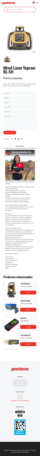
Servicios (20, 397)
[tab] (20, 146)
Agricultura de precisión (20, 382)
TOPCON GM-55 (25, 284)
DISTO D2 (23, 318)
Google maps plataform (20, 385)
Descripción (20, 146)
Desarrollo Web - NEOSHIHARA (20, 452)
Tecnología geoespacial (20, 384)
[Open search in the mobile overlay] (20, 9)
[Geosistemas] (8, 2)
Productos (20, 399)
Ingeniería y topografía (20, 380)
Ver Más (28, 292)
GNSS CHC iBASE (25, 301)
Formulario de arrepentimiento (20, 400)
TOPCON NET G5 (25, 335)
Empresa (20, 395)
